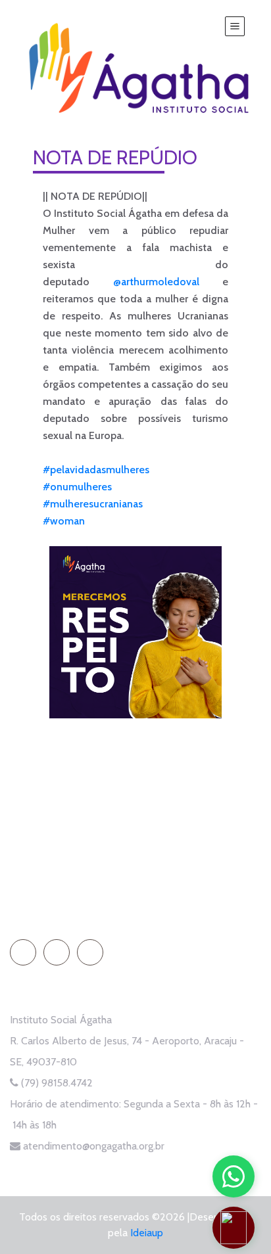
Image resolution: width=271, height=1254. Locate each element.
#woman (64, 521)
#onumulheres (77, 486)
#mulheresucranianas (93, 504)
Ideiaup (146, 1232)
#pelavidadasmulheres (96, 469)
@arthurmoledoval (156, 281)
